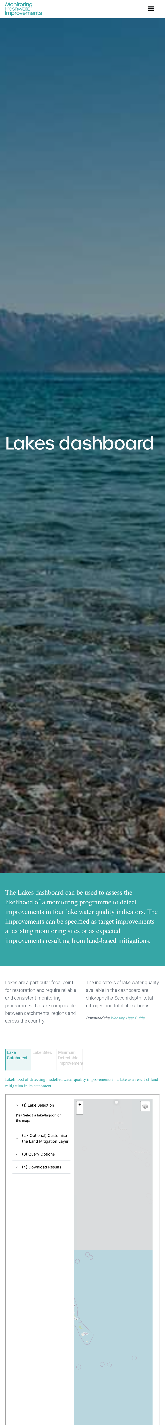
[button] (151, 9)
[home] (23, 9)
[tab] (18, 1059)
